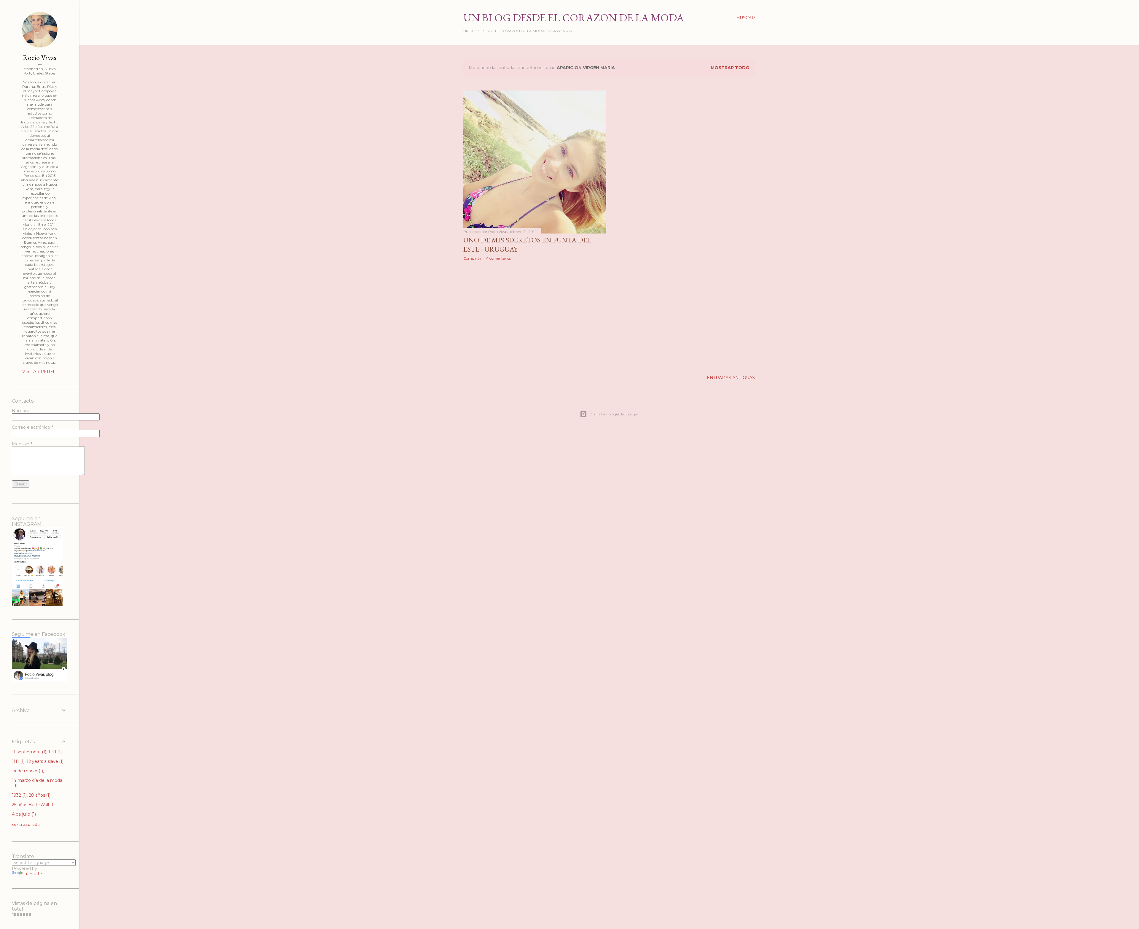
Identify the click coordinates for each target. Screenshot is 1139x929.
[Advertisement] (534, 316)
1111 (17, 761)
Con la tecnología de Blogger (613, 414)
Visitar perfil (39, 371)
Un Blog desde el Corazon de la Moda (573, 18)
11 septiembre (28, 752)
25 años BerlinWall (32, 804)
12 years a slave (45, 761)
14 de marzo (27, 771)
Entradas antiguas (731, 377)
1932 (19, 795)
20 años (39, 795)
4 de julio (23, 814)
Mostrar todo (730, 67)
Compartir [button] (472, 258)
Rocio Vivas (39, 57)
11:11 (54, 752)
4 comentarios (498, 258)
